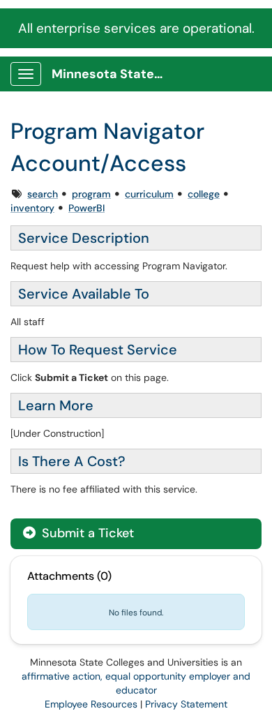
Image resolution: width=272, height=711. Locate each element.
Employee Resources (91, 704)
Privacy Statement (186, 704)
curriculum (149, 194)
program (91, 194)
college (204, 194)
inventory (32, 208)
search (42, 194)
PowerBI (86, 208)
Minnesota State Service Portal (113, 74)
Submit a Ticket (86, 533)
